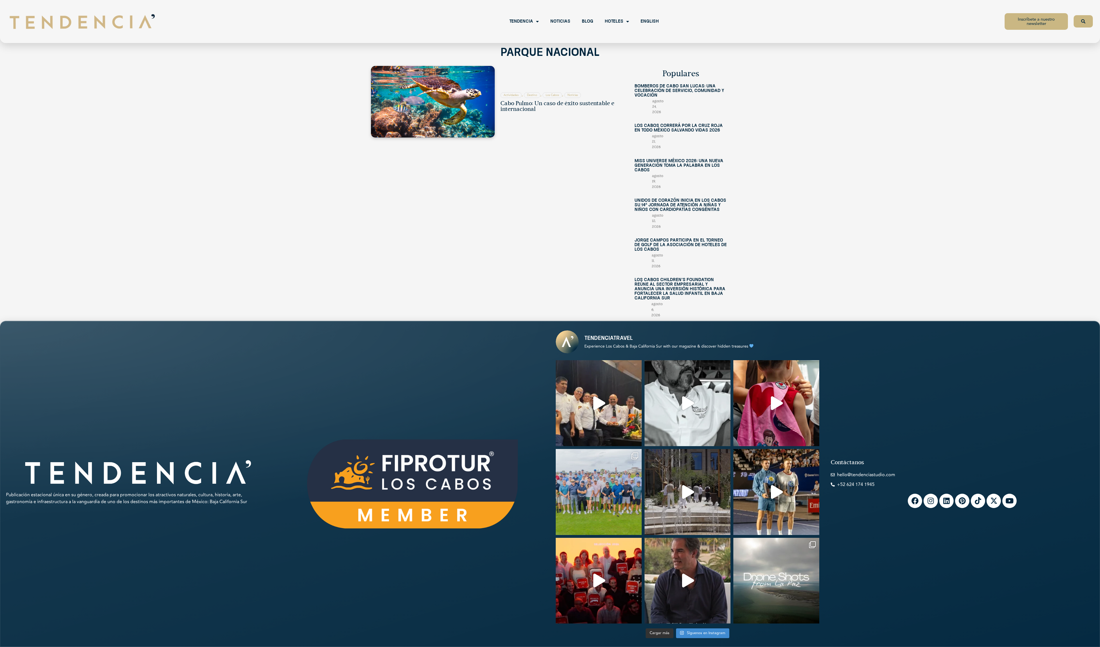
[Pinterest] (962, 501)
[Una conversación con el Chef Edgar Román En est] (687, 403)
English (650, 21)
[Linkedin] (946, 501)
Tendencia (521, 21)
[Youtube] (1009, 501)
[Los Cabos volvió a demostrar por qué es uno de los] (599, 581)
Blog (587, 21)
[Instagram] (931, 501)
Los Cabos (552, 95)
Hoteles (614, 21)
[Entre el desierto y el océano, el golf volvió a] (599, 492)
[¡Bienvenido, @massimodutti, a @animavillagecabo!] (687, 492)
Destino (532, 95)
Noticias (560, 21)
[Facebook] (915, 501)
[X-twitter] (994, 501)
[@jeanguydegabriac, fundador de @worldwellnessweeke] (687, 581)
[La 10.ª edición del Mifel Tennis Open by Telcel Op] (776, 492)
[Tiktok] (978, 501)
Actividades (511, 95)
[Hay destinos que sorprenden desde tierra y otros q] (776, 581)
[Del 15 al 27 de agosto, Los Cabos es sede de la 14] (776, 403)
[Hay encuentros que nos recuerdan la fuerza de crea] (599, 403)
